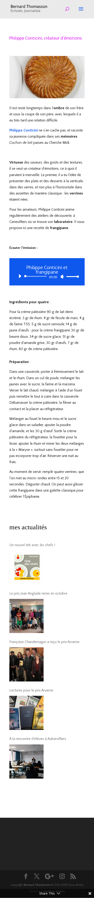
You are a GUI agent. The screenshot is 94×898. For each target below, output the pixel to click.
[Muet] (62, 277)
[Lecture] (20, 276)
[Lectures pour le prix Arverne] (26, 713)
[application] (47, 276)
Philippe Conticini (23, 130)
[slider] (71, 276)
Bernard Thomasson (37, 884)
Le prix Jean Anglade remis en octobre (38, 593)
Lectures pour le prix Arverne (31, 690)
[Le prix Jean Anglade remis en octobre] (26, 616)
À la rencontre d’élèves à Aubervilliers (37, 739)
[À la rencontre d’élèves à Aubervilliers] (26, 761)
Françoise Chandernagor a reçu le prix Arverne (44, 642)
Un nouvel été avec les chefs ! (32, 545)
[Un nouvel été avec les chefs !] (26, 567)
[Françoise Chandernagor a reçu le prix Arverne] (26, 664)
